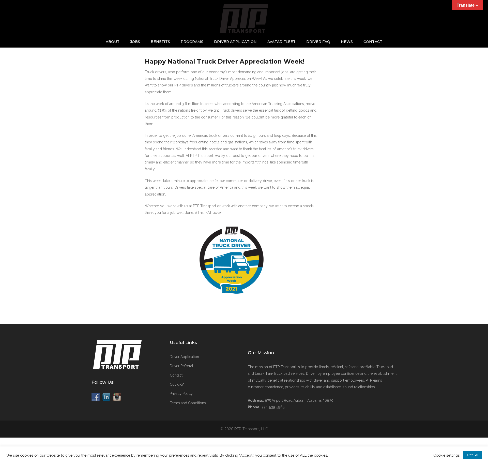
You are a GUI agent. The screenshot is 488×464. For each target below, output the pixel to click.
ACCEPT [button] (472, 455)
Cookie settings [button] (446, 455)
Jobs (135, 41)
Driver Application (235, 41)
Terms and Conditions (188, 403)
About (112, 41)
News (347, 41)
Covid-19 (177, 384)
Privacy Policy (181, 394)
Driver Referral (181, 366)
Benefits (160, 41)
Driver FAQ (318, 41)
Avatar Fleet (281, 41)
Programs (192, 41)
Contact (372, 41)
